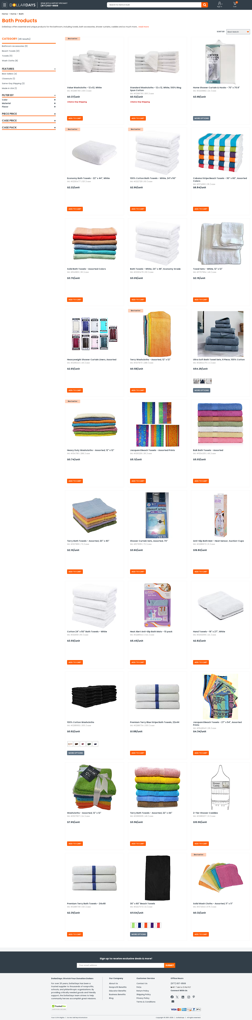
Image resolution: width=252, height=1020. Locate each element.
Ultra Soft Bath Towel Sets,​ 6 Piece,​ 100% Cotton (219, 359)
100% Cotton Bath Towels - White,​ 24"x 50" (153, 178)
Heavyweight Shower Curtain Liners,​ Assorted (91, 359)
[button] (219, 5)
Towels (7, 55)
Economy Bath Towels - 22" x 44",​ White (88, 178)
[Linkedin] (183, 996)
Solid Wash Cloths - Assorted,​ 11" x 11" (213, 903)
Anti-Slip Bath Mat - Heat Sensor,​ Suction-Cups (218, 541)
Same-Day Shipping (13, 83)
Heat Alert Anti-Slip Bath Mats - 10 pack (151, 631)
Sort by (221, 31)
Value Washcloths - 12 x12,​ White (84, 87)
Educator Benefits (117, 990)
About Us (113, 983)
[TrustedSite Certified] (59, 1007)
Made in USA (9, 88)
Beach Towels (11, 51)
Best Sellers (9, 73)
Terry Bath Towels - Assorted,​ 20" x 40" (88, 541)
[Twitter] (177, 997)
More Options (202, 118)
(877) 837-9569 (178, 983)
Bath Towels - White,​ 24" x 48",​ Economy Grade (155, 269)
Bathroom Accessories (15, 46)
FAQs (138, 987)
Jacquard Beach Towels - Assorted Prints (152, 450)
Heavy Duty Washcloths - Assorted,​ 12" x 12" (90, 450)
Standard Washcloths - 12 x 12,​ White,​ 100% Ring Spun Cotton (155, 89)
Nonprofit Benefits (118, 987)
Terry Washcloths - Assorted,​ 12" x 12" (150, 359)
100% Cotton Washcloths (80, 722)
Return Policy (142, 990)
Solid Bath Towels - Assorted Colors (86, 269)
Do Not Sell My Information (77, 1017)
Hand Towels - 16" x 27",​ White (209, 631)
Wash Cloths (10, 60)
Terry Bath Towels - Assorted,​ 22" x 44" (151, 813)
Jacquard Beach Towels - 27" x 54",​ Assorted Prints (217, 723)
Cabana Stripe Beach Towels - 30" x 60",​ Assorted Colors (220, 179)
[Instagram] (189, 997)
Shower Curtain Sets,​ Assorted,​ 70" (149, 541)
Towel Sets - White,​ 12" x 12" (207, 269)
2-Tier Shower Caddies (205, 813)
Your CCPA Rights (57, 1017)
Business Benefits (117, 994)
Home (5, 13)
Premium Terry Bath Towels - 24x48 (86, 903)
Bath (21, 13)
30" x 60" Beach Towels (142, 903)
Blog (111, 998)
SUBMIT (170, 965)
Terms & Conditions (145, 1001)
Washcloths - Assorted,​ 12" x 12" (84, 813)
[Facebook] (172, 997)
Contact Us (141, 983)
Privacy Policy (142, 998)
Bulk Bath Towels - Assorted (208, 450)
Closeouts (8, 78)
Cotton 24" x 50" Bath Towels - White (87, 631)
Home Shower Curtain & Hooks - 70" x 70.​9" (216, 87)
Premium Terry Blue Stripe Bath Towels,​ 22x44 (154, 722)
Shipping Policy (143, 994)
